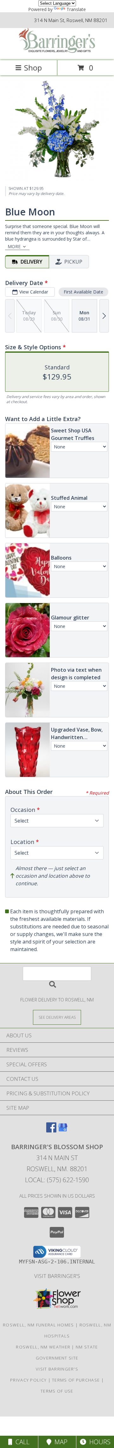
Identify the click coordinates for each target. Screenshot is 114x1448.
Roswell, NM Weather (43, 1347)
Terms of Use (57, 1391)
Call (20, 1442)
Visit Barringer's (57, 1276)
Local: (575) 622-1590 (57, 1180)
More (14, 246)
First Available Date (83, 292)
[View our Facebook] (51, 1130)
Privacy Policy (28, 1380)
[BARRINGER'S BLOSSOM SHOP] (57, 51)
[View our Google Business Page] (63, 1130)
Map (59, 1442)
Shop (33, 67)
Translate (76, 9)
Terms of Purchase (76, 1380)
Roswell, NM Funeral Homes (38, 1325)
